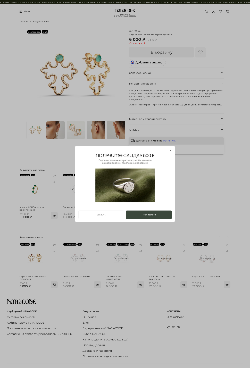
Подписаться (149, 214)
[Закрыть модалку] (170, 150)
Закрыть (101, 214)
